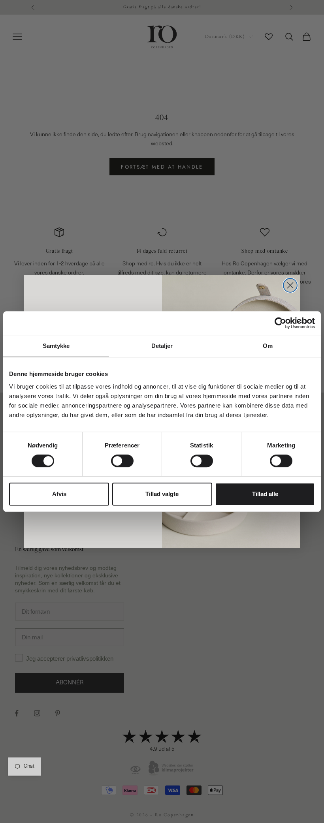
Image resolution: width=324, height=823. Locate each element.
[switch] (122, 461)
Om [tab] (268, 345)
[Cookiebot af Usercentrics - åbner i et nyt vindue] (280, 323)
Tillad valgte (162, 493)
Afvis (59, 493)
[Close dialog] (290, 285)
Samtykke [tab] (56, 345)
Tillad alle (265, 493)
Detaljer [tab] (162, 345)
